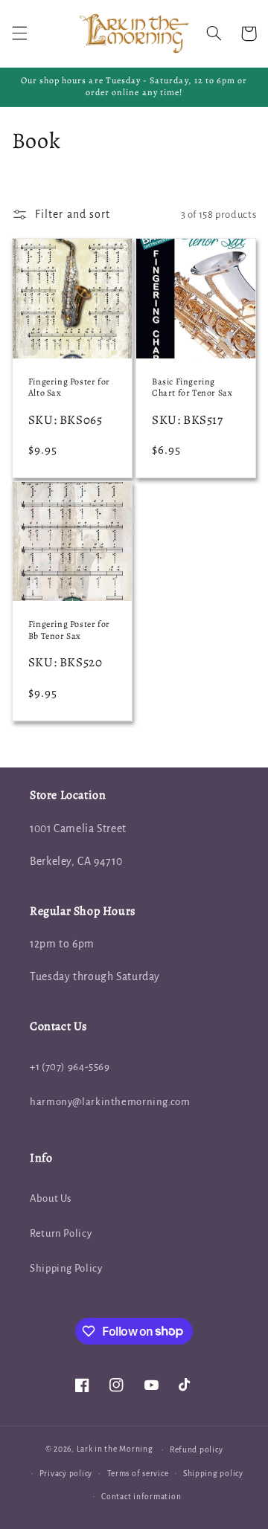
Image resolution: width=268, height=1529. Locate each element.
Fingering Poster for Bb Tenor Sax (69, 630)
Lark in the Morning (115, 1449)
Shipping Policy (66, 1268)
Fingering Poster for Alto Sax (69, 387)
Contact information (141, 1497)
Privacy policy (65, 1474)
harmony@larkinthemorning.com (110, 1101)
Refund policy (196, 1450)
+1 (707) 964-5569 (70, 1066)
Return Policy (61, 1233)
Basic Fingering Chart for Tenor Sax (192, 387)
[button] (19, 33)
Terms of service (138, 1474)
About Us (50, 1198)
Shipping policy (213, 1474)
